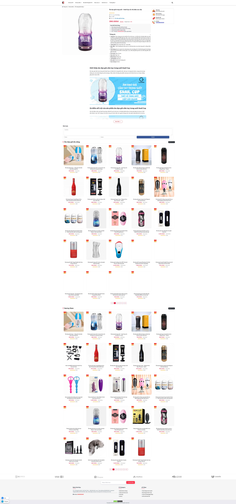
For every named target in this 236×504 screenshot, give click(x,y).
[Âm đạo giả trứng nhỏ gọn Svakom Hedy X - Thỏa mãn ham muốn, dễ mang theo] (74, 218)
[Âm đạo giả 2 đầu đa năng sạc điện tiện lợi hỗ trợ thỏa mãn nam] (141, 155)
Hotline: (79, 494)
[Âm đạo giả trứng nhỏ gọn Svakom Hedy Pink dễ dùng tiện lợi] (119, 218)
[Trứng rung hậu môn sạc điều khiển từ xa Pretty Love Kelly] (141, 416)
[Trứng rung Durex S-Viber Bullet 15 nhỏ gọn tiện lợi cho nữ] (96, 385)
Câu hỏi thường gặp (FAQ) (147, 494)
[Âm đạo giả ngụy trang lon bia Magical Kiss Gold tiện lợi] (141, 187)
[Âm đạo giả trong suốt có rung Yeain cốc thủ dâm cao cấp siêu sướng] (96, 155)
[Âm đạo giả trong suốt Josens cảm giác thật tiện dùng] (96, 250)
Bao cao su (96, 2)
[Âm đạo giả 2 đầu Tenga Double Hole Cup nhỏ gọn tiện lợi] (74, 250)
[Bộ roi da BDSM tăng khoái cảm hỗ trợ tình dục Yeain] (74, 353)
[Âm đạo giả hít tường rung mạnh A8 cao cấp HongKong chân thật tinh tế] (164, 187)
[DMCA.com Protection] (118, 501)
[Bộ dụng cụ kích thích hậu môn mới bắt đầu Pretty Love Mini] (74, 448)
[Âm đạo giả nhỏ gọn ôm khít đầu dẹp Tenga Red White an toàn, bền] (141, 281)
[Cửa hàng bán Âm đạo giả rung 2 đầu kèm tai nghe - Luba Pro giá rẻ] (164, 218)
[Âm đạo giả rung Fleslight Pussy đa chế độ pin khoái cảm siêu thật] (164, 250)
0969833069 (160, 22)
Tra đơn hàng (131, 482)
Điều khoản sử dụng (123, 490)
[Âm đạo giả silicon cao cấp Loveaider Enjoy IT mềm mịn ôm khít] (96, 218)
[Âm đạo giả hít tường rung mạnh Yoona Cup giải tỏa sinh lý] (96, 281)
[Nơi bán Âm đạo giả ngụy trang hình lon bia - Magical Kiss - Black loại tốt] (164, 155)
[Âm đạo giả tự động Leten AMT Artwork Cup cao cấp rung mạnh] (119, 250)
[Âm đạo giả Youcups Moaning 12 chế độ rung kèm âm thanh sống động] (141, 250)
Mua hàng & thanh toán (147, 492)
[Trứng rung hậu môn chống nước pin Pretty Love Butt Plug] (74, 416)
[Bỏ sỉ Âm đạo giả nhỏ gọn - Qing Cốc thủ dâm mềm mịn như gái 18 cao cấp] (74, 155)
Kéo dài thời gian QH (87, 2)
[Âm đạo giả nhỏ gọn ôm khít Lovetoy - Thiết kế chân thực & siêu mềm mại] (141, 218)
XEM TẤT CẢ (171, 142)
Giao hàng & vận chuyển (147, 490)
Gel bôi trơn (104, 2)
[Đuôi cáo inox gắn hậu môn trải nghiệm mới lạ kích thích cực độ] (96, 448)
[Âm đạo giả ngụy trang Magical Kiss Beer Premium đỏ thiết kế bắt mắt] (74, 187)
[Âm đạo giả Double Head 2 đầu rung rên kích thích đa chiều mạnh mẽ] (119, 281)
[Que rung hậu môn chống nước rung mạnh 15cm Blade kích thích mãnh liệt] (74, 385)
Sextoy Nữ (70, 2)
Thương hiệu (112, 2)
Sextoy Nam (69, 308)
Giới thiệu (121, 494)
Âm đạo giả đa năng (119, 18)
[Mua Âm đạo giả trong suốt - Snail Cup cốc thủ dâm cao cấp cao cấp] (119, 155)
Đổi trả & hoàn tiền (146, 496)
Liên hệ (120, 496)
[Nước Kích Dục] (63, 2)
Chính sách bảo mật (123, 492)
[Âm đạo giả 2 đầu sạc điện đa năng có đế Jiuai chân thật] (96, 187)
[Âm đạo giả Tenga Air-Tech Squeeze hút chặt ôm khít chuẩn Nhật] (74, 281)
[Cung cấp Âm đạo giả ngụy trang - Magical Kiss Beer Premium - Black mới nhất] (119, 187)
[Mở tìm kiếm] (172, 2)
